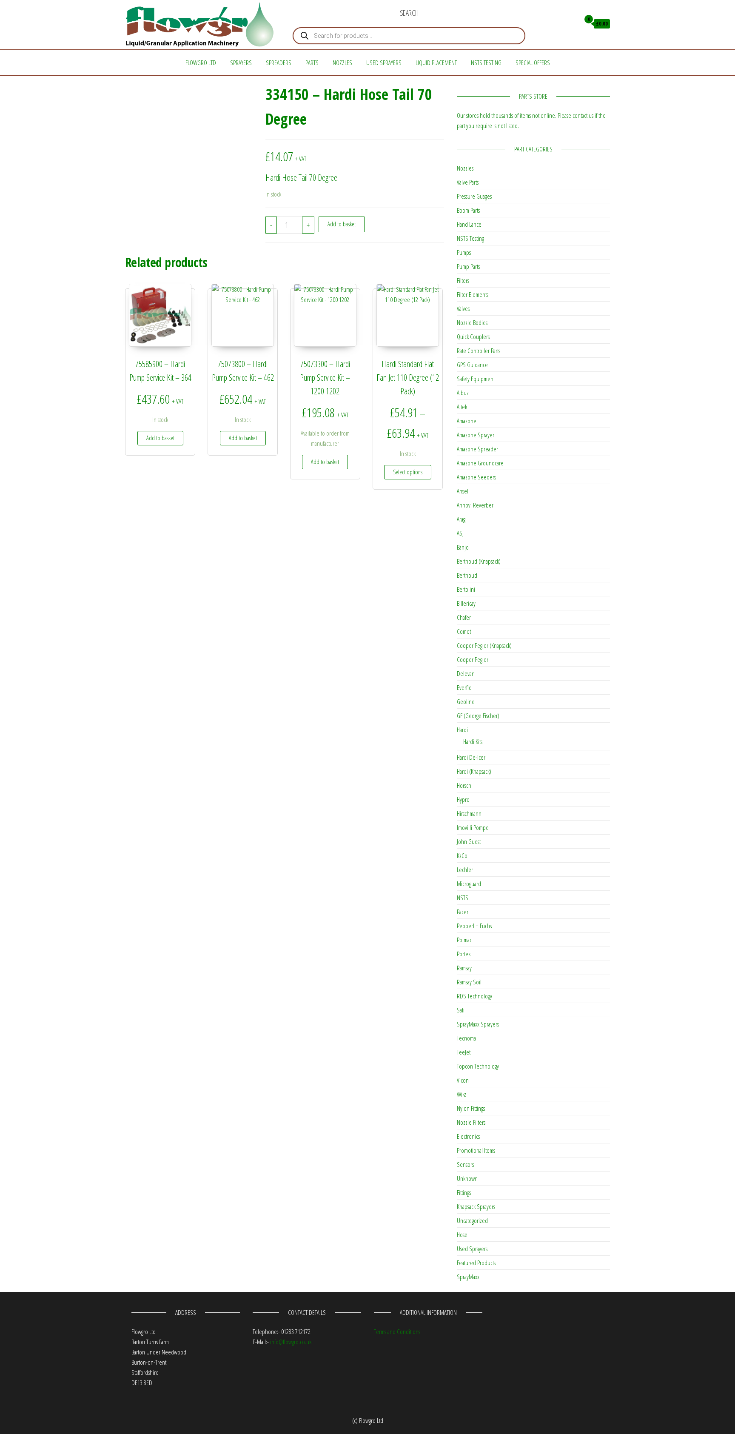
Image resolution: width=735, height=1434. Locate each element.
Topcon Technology (478, 1066)
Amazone (466, 420)
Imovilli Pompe (473, 827)
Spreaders (278, 62)
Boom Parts (468, 210)
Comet (464, 631)
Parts (312, 62)
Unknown (467, 1178)
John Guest (469, 841)
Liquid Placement (436, 62)
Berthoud (467, 575)
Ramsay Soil (469, 982)
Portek (463, 953)
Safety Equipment (476, 378)
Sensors (465, 1164)
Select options (407, 472)
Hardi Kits (472, 741)
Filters (463, 280)
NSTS (462, 897)
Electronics (468, 1136)
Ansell (463, 491)
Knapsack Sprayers (476, 1206)
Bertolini (466, 589)
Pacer (462, 911)
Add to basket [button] (160, 438)
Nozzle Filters (471, 1122)
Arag (461, 519)
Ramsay (464, 968)
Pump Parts (468, 266)
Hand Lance (469, 224)
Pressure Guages (474, 196)
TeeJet (463, 1052)
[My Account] (571, 23)
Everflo (464, 687)
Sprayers (241, 62)
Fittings (464, 1192)
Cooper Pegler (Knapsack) (484, 645)
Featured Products (476, 1262)
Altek (462, 406)
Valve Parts (468, 182)
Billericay (466, 603)
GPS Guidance (472, 364)
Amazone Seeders (476, 477)
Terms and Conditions (397, 1331)
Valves (463, 308)
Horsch (464, 785)
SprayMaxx (468, 1276)
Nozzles (342, 62)
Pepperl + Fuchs (474, 925)
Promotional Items (476, 1150)
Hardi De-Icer (471, 757)
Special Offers (533, 62)
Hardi (462, 729)
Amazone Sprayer (475, 434)
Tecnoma (466, 1038)
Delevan (466, 673)
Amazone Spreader (477, 449)
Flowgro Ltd (200, 62)
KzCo (462, 855)
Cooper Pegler (472, 659)
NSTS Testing (486, 62)
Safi (460, 1010)
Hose (462, 1234)
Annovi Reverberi (476, 505)
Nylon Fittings (471, 1108)
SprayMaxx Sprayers (478, 1024)
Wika (462, 1094)
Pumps (464, 252)
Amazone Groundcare (480, 463)
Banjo (463, 547)
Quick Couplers (473, 336)
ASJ (460, 533)
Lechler (465, 869)
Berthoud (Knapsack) (479, 561)
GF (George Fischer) (478, 715)
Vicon (463, 1080)
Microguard (469, 883)
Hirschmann (469, 813)
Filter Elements (472, 294)
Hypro (463, 799)
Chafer (464, 617)
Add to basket (342, 224)
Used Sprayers (384, 62)
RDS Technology (474, 996)
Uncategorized (472, 1220)
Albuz (463, 392)
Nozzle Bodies (472, 322)
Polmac (464, 939)
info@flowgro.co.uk (290, 1341)
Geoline (466, 701)
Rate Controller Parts (478, 350)
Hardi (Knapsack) (474, 771)
